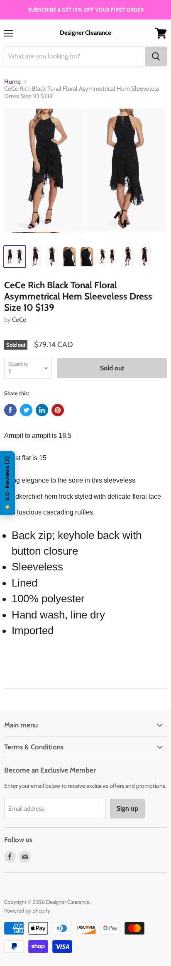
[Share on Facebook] (10, 410)
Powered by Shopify (27, 910)
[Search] (156, 56)
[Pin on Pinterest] (57, 410)
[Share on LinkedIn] (42, 410)
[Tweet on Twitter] (26, 410)
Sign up (127, 808)
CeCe (19, 320)
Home (12, 81)
